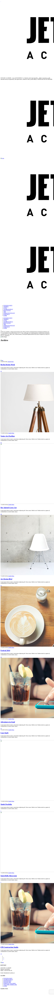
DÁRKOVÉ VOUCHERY (9, 983)
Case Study (5, 733)
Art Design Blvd (6, 579)
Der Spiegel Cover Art (9, 507)
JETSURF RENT (7, 981)
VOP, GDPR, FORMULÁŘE (10, 984)
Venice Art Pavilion (8, 436)
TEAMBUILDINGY (8, 979)
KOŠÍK (5, 986)
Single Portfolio (6, 804)
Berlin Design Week (8, 365)
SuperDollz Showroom (9, 876)
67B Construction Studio (9, 947)
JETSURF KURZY (7, 978)
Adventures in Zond (8, 722)
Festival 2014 (5, 650)
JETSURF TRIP (7, 982)
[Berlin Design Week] (2, 360)
